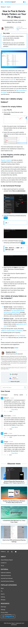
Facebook (8, 551)
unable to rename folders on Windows (11, 330)
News (2, 588)
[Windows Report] (10, 2)
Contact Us (4, 563)
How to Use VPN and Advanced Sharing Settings (14, 541)
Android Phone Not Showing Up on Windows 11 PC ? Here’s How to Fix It (14, 482)
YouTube (15, 551)
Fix (1, 591)
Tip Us (2, 565)
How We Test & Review (6, 578)
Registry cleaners (6, 160)
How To (8, 7)
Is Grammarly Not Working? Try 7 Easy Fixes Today (14, 521)
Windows (3, 600)
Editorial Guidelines (6, 572)
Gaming (3, 597)
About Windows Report (7, 560)
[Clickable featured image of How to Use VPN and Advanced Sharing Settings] (14, 532)
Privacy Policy (4, 612)
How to (2, 594)
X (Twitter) (11, 551)
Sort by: (16, 395)
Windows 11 (3, 7)
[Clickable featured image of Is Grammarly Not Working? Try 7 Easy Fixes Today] (14, 512)
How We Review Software (7, 581)
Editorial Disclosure (6, 575)
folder (16, 348)
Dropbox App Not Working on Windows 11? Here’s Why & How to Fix (14, 501)
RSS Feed (3, 607)
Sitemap (3, 609)
